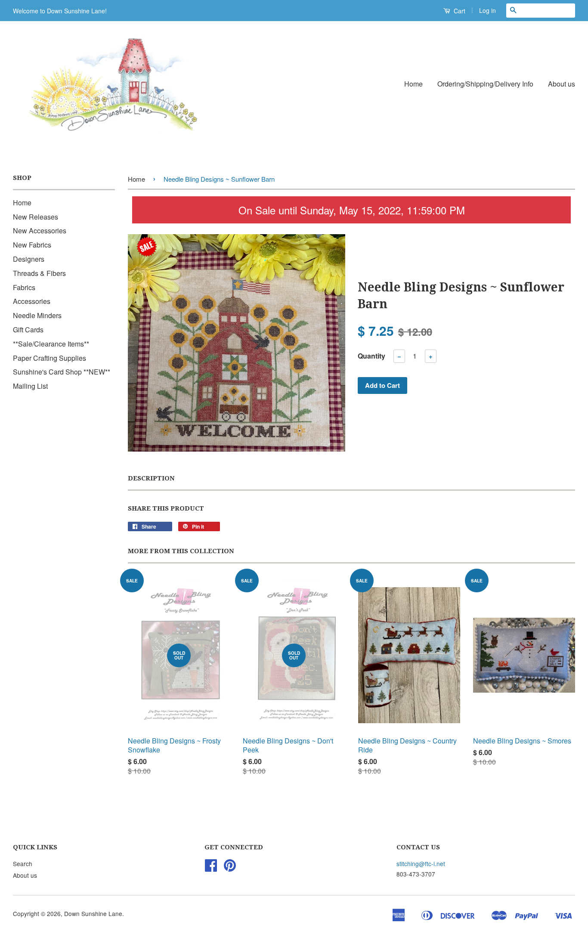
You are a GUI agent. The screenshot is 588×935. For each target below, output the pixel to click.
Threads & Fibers (39, 273)
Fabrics (24, 287)
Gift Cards (28, 329)
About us (561, 84)
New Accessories (39, 230)
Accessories (31, 301)
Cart (458, 10)
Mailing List (30, 386)
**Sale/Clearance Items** (51, 344)
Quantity (371, 356)
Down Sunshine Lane (93, 913)
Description (151, 478)
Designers (28, 259)
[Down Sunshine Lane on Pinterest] (229, 868)
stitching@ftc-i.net (420, 863)
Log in (487, 10)
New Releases (35, 217)
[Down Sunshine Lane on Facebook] (210, 868)
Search (22, 863)
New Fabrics (32, 245)
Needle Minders (37, 315)
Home (413, 84)
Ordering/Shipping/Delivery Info (485, 84)
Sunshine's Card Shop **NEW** (61, 372)
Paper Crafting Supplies (49, 358)
